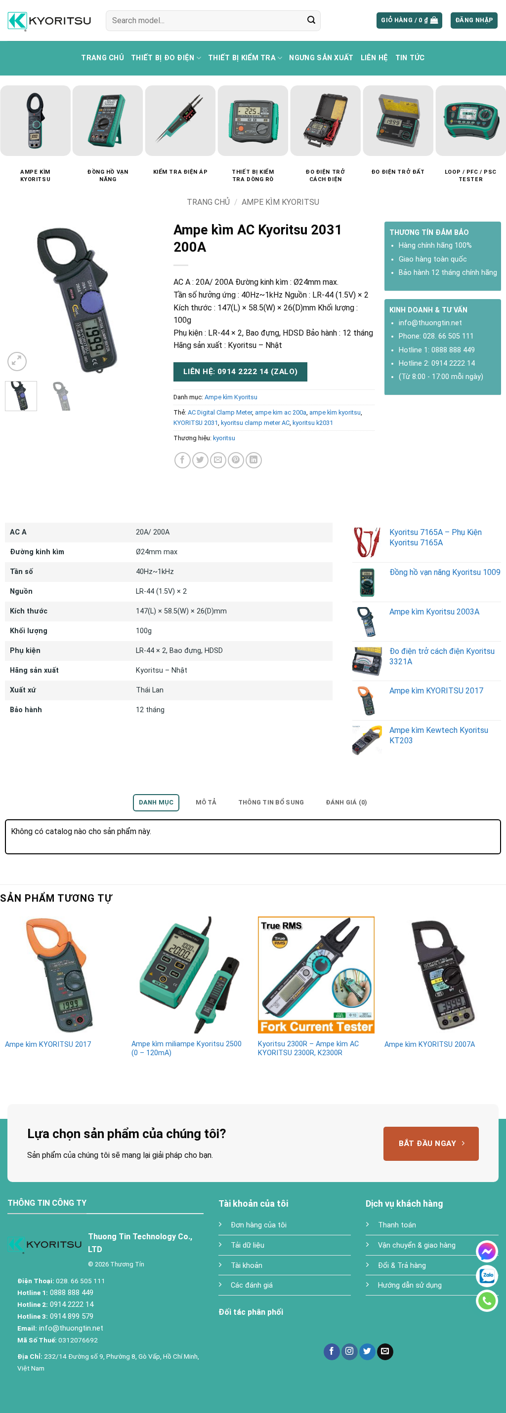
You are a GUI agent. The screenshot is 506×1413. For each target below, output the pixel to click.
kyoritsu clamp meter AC (255, 422)
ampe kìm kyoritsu (335, 412)
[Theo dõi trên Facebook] (332, 1351)
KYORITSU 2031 (195, 422)
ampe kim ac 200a (280, 412)
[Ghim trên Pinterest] (236, 460)
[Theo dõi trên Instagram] (349, 1351)
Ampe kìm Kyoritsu (280, 202)
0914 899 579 (70, 1316)
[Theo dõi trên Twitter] (367, 1351)
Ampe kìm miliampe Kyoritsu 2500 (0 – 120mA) (186, 1049)
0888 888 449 (453, 350)
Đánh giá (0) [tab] (346, 802)
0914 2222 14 (453, 363)
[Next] (148, 300)
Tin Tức (410, 58)
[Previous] (20, 300)
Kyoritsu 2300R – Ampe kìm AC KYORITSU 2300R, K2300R (308, 1049)
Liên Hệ (374, 58)
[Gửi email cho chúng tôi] (385, 1351)
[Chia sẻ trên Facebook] (182, 460)
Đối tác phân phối (250, 1312)
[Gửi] (311, 20)
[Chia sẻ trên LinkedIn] (254, 460)
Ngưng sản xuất (321, 58)
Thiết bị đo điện (163, 58)
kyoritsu (224, 438)
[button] (409, 20)
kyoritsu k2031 (313, 422)
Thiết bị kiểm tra (242, 58)
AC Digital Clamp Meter (220, 412)
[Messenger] (487, 1251)
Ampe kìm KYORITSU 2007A (429, 1044)
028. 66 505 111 (448, 336)
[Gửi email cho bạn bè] (218, 460)
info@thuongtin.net (430, 323)
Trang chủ (102, 58)
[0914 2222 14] (487, 1301)
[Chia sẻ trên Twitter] (200, 460)
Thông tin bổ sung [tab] (271, 802)
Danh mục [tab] (156, 802)
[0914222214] (487, 1276)
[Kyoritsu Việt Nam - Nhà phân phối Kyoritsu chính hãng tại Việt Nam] (49, 20)
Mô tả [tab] (206, 802)
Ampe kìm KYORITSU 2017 (48, 1044)
